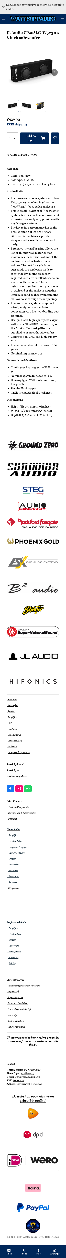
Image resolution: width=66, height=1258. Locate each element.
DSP (10, 723)
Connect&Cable (14, 741)
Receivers (13, 882)
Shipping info (13, 991)
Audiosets (12, 746)
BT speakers (13, 888)
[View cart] (62, 19)
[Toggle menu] (3, 19)
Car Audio (12, 699)
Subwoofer (13, 864)
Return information (16, 1027)
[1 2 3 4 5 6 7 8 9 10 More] (12, 138)
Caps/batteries (14, 735)
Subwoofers (12, 705)
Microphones (14, 951)
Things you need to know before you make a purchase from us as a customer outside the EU (33, 1041)
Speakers (11, 711)
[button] (13, 106)
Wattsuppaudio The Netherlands (23, 1070)
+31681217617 (27, 1073)
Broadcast (12, 819)
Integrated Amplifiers (17, 847)
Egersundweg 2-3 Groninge (29, 1084)
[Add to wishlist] (55, 138)
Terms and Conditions (17, 1003)
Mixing (12, 963)
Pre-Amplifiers (14, 841)
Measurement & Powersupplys (21, 813)
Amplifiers (12, 717)
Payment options (15, 997)
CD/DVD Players (16, 853)
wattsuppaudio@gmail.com (27, 1077)
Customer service (15, 980)
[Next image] (54, 72)
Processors (13, 870)
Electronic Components (18, 807)
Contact (11, 1064)
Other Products (15, 801)
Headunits (12, 729)
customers (35, 985)
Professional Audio (17, 922)
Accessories (13, 876)
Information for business (18, 985)
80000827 (18, 1080)
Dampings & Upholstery (19, 752)
